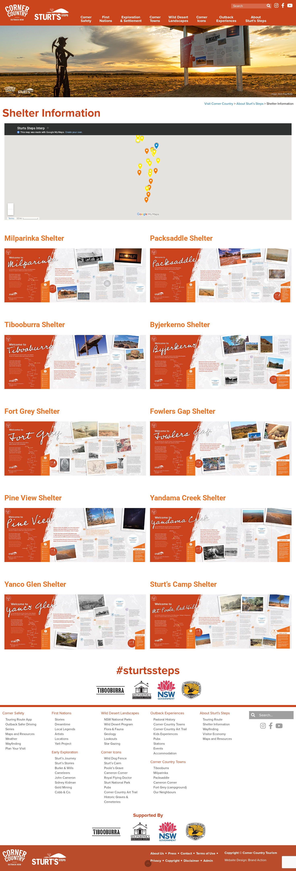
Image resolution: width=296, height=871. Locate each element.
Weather (11, 738)
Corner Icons (201, 19)
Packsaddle (161, 777)
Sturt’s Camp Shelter (183, 584)
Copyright (172, 860)
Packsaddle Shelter (181, 238)
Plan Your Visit (15, 748)
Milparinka (160, 772)
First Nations (105, 19)
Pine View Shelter (33, 498)
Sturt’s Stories (64, 763)
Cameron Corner (115, 772)
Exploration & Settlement (131, 19)
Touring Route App (18, 719)
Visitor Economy (214, 734)
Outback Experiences (226, 19)
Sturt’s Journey (65, 758)
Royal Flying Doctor (118, 777)
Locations (61, 738)
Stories (59, 719)
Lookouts (110, 738)
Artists (59, 734)
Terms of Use (205, 853)
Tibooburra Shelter (34, 324)
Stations (159, 743)
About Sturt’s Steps (255, 19)
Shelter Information (216, 724)
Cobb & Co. (63, 792)
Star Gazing (112, 743)
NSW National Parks (118, 719)
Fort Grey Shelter (32, 411)
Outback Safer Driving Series (20, 726)
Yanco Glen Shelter (35, 584)
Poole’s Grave (113, 768)
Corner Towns (155, 19)
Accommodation (165, 753)
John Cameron (65, 777)
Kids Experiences (165, 734)
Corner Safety (86, 19)
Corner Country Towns (169, 724)
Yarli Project (63, 743)
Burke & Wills (64, 768)
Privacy (155, 860)
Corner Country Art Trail (121, 792)
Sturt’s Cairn (112, 763)
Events (158, 748)
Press (172, 853)
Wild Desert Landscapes (178, 19)
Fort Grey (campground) (170, 787)
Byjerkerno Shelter (180, 324)
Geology (110, 734)
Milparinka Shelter (34, 238)
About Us (157, 853)
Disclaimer (191, 860)
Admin (208, 860)
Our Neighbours (164, 792)
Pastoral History (164, 719)
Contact (186, 853)
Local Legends (65, 729)
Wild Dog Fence (115, 758)
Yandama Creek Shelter (188, 498)
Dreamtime (62, 724)
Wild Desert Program (118, 724)
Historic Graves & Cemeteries (116, 799)
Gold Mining (63, 787)
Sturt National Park (117, 782)
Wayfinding (13, 743)
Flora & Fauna (113, 729)
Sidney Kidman (65, 782)
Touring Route (213, 719)
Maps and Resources (19, 734)
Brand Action (257, 860)
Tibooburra (161, 768)
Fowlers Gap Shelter (182, 411)
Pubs (107, 787)
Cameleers (62, 772)
